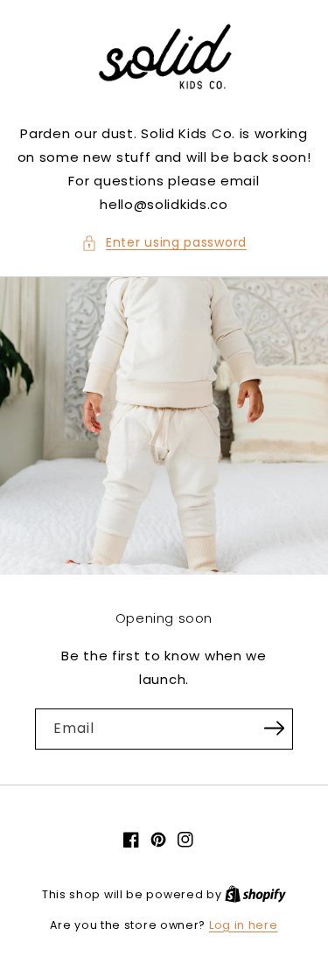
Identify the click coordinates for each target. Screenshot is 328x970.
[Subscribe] (274, 727)
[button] (164, 243)
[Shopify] (255, 894)
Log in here (243, 925)
